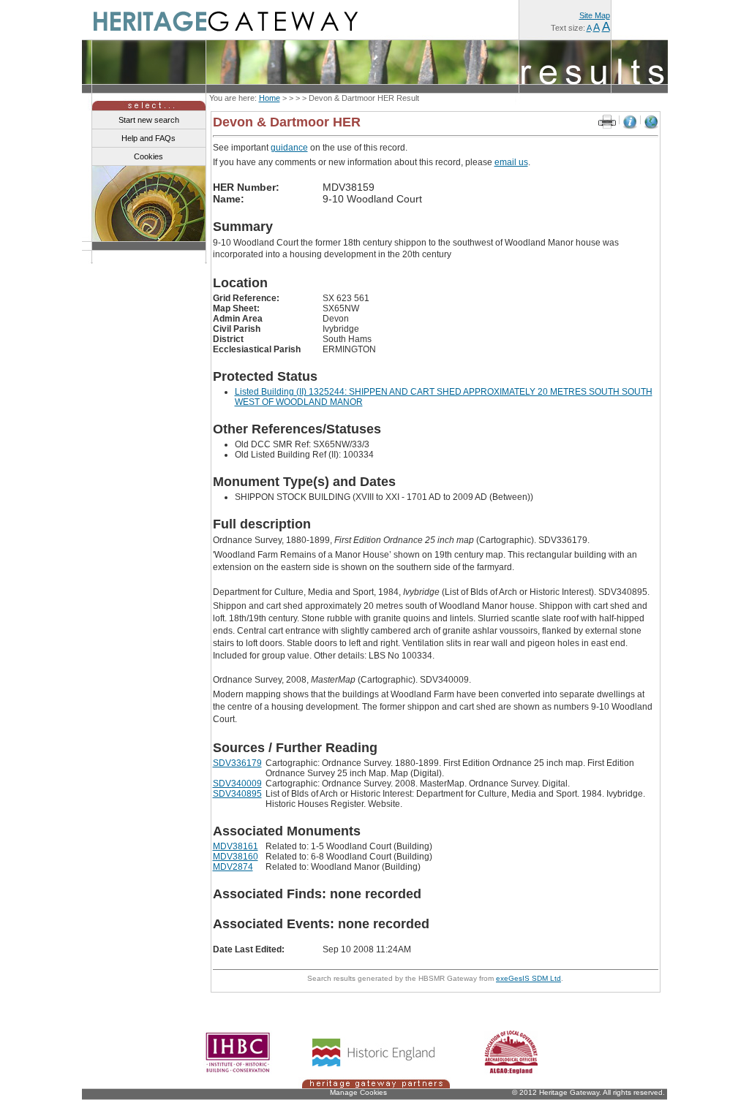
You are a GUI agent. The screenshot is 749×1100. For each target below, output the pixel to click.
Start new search (148, 119)
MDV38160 (235, 856)
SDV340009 (237, 783)
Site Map (594, 15)
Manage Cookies (358, 1092)
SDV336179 (237, 763)
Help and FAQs (148, 138)
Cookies (148, 156)
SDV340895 (237, 794)
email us (511, 162)
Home (269, 98)
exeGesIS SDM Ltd (528, 978)
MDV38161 (235, 846)
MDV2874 (233, 867)
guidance (289, 148)
